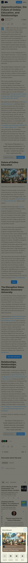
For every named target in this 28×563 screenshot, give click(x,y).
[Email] (16, 556)
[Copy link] (4, 556)
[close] (25, 530)
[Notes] (22, 556)
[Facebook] (10, 556)
